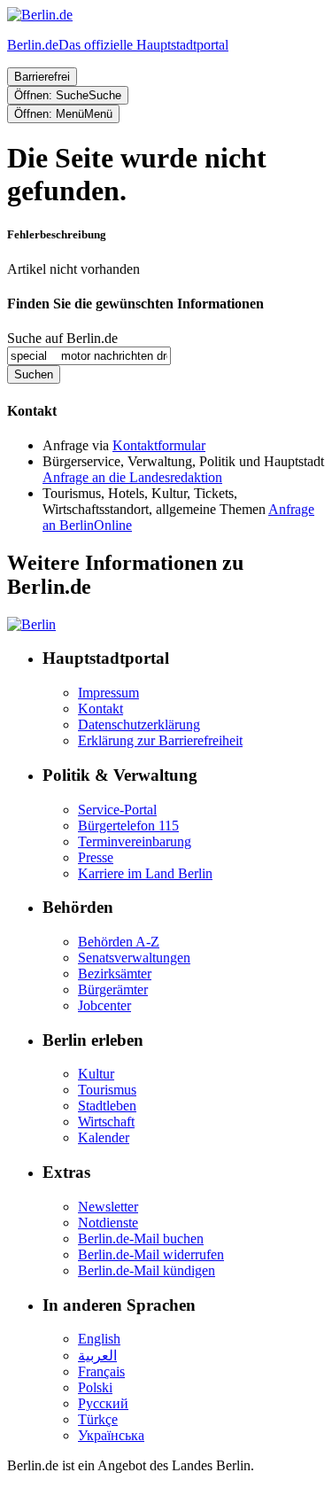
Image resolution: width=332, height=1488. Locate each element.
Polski (95, 1387)
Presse (95, 857)
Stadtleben (107, 1105)
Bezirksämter (114, 973)
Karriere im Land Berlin (145, 873)
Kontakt (100, 708)
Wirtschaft (106, 1121)
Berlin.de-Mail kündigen (146, 1270)
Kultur (96, 1073)
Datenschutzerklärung (139, 724)
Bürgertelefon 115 (128, 825)
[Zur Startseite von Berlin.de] (31, 624)
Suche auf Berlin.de (62, 338)
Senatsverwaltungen (134, 957)
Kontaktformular (158, 445)
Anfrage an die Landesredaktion (132, 477)
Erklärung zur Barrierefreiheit (160, 740)
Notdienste (108, 1222)
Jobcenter (104, 1005)
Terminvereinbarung (134, 841)
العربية (97, 1355)
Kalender (103, 1137)
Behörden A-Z (118, 941)
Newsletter (108, 1206)
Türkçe (98, 1419)
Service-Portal (117, 809)
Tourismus (107, 1089)
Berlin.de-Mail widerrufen (151, 1254)
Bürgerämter (113, 989)
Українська (111, 1435)
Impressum (108, 692)
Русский (103, 1403)
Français (101, 1371)
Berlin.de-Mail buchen (141, 1238)
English (99, 1338)
